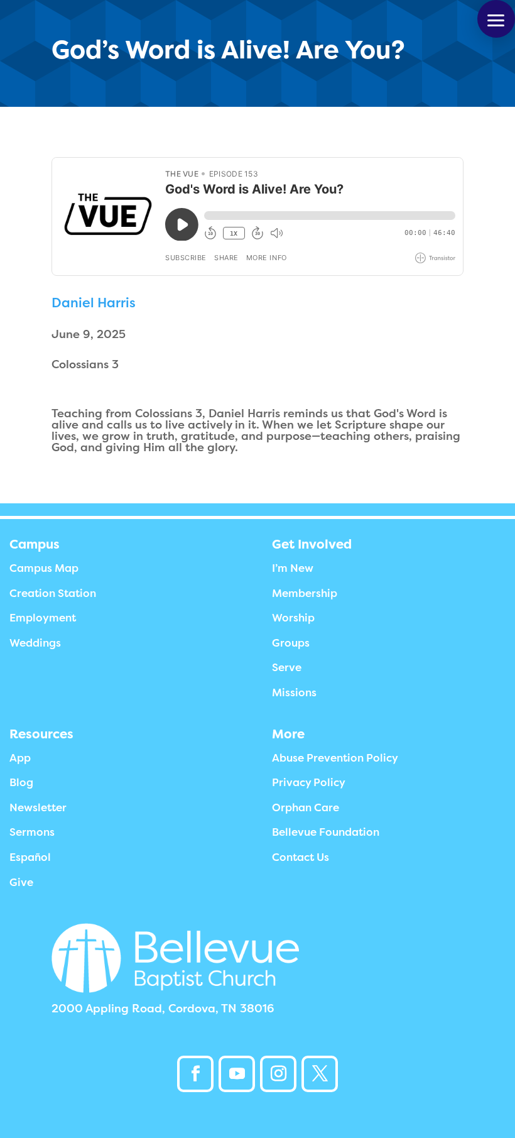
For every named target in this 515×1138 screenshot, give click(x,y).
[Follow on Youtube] (237, 1074)
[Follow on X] (319, 1074)
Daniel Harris (94, 302)
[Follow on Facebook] (195, 1074)
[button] (496, 19)
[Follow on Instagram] (278, 1074)
